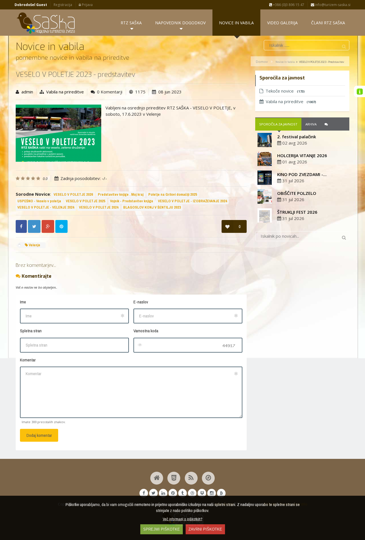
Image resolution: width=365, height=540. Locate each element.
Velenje (34, 245)
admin (27, 92)
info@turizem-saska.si (332, 4)
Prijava (87, 4)
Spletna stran (31, 331)
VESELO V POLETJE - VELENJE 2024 (45, 207)
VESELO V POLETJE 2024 (98, 207)
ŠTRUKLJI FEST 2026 (297, 212)
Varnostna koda (145, 331)
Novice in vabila (285, 62)
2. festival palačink (296, 136)
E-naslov (140, 302)
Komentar (28, 360)
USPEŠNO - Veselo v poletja (39, 201)
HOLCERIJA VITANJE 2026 (302, 155)
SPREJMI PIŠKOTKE (161, 529)
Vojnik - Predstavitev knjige (131, 201)
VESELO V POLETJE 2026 (73, 194)
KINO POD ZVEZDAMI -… (302, 174)
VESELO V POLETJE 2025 (85, 201)
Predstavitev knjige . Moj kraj (120, 194)
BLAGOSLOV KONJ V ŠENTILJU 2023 (152, 207)
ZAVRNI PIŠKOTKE (205, 529)
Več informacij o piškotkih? (182, 518)
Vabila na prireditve (65, 92)
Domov (262, 61)
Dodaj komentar (39, 435)
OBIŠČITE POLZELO (296, 193)
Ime (23, 302)
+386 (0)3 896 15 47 (288, 4)
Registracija (63, 4)
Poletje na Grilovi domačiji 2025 (172, 194)
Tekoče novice (285, 91)
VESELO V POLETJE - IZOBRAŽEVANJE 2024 (192, 201)
